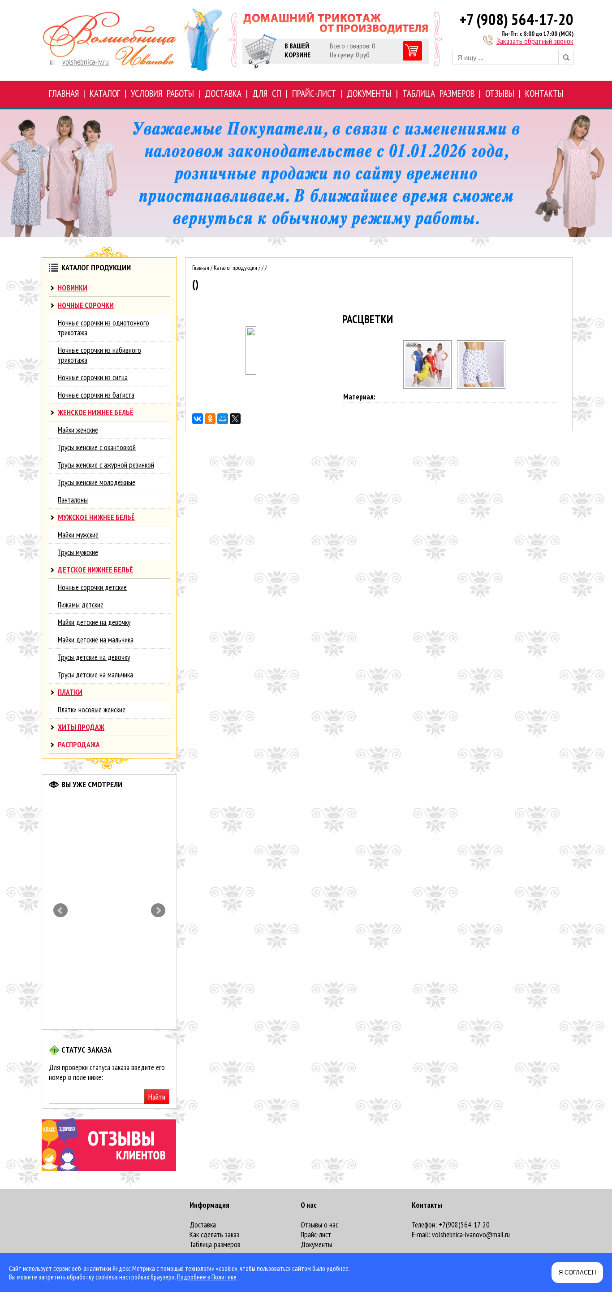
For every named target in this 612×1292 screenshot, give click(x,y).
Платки (70, 692)
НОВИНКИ (72, 288)
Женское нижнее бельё (96, 412)
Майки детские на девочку (94, 622)
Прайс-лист (316, 1235)
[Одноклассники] (210, 418)
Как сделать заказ (214, 1235)
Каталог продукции (235, 268)
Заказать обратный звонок (534, 41)
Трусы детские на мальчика (95, 675)
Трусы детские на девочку (94, 657)
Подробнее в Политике (207, 1277)
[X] (235, 418)
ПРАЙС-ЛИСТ (314, 93)
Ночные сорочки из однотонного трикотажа (103, 328)
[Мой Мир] (222, 418)
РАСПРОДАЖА (79, 745)
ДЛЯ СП (266, 93)
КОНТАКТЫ (544, 93)
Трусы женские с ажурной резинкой (106, 465)
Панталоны (73, 500)
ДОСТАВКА (223, 93)
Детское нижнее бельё (95, 570)
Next (158, 910)
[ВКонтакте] (197, 418)
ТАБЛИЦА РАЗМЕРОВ (438, 93)
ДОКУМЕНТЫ (369, 93)
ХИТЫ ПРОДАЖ (81, 727)
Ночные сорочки (86, 305)
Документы (316, 1244)
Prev (60, 910)
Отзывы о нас (319, 1225)
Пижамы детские (80, 605)
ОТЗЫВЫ (499, 93)
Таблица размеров (215, 1244)
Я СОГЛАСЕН (577, 1272)
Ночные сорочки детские (92, 587)
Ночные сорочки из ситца (93, 377)
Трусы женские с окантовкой (97, 447)
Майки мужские (78, 535)
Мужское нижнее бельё (96, 517)
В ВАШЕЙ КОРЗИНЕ (297, 50)
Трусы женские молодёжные (96, 482)
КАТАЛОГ (105, 93)
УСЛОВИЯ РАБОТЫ (162, 93)
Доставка (203, 1225)
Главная (200, 268)
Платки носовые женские (91, 710)
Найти (156, 1097)
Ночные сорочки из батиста (96, 395)
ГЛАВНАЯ (64, 93)
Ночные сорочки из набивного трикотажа (99, 355)
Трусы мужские (78, 552)
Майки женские (78, 430)
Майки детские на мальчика (96, 640)
